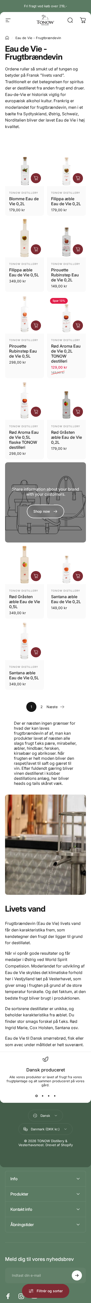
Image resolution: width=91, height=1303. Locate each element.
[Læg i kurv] (36, 178)
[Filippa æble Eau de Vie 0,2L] (66, 167)
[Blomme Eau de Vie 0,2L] (24, 167)
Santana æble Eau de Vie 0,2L (66, 599)
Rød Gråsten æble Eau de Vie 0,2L (66, 437)
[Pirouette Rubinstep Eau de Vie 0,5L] (24, 314)
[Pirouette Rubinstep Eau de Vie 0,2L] (66, 238)
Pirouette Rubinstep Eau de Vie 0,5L (23, 351)
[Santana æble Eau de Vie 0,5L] (24, 641)
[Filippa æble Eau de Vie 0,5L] (24, 238)
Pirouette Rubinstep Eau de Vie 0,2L (65, 274)
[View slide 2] (42, 1096)
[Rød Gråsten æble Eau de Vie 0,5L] (24, 565)
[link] (45, 511)
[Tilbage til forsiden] (7, 38)
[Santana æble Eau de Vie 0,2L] (66, 565)
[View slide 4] (55, 1096)
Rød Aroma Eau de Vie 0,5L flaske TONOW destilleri (24, 440)
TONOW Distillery (23, 192)
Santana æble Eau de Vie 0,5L (24, 675)
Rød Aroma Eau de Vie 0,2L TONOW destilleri (66, 354)
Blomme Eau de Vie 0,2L (24, 201)
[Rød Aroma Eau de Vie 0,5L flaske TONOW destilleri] (24, 400)
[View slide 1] (36, 1096)
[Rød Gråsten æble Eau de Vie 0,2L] (66, 400)
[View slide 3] (49, 1096)
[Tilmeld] (77, 1275)
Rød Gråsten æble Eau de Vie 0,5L (24, 601)
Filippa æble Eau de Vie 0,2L (66, 201)
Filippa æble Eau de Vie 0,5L (24, 272)
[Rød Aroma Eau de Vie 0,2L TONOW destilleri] (66, 314)
